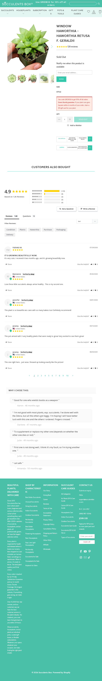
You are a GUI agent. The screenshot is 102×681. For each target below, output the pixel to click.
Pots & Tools (60, 12)
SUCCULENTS (7, 10)
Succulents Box (45, 672)
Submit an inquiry (85, 491)
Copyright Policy (48, 524)
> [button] (72, 375)
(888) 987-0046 (85, 514)
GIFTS (51, 12)
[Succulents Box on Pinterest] (90, 551)
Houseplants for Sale (32, 561)
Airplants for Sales (31, 565)
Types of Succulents (68, 537)
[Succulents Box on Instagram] (81, 557)
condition (10, 229)
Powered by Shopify (61, 672)
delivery (9, 234)
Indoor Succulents (31, 511)
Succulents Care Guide (69, 526)
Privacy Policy (48, 520)
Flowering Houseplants (33, 534)
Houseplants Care (67, 512)
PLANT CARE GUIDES (77, 12)
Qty (58, 114)
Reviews (46, 504)
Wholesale (46, 549)
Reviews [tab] (9, 216)
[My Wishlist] (88, 11)
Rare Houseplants (31, 538)
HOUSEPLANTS (23, 10)
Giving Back (47, 495)
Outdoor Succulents (32, 515)
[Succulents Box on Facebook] (81, 551)
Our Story (46, 491)
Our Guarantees (72, 147)
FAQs (81, 495)
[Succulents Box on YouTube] (85, 551)
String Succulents (31, 506)
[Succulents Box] (17, 3)
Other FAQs (47, 540)
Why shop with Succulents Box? (83, 147)
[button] (74, 125)
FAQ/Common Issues (82, 138)
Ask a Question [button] (68, 209)
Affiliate (46, 545)
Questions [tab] (27, 216)
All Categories (65, 494)
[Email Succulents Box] (85, 557)
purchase (48, 229)
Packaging (60, 229)
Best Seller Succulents (33, 497)
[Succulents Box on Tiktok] (89, 557)
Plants (22, 229)
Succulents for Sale (31, 557)
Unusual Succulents (32, 502)
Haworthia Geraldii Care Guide (72, 139)
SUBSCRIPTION (40, 10)
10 (67, 375)
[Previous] (9, 46)
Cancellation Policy (49, 529)
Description (61, 138)
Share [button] (9, 264)
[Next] (51, 46)
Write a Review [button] (89, 209)
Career (45, 499)
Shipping (61, 147)
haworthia (34, 229)
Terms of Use (47, 508)
